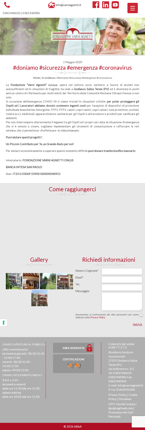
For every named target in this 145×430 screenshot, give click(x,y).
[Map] (72, 226)
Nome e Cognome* (87, 270)
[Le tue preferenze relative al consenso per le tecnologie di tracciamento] (3, 322)
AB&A (78, 426)
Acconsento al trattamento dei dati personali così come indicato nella (106, 316)
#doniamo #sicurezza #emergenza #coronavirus (72, 67)
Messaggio (82, 291)
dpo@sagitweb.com (120, 408)
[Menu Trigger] (132, 8)
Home (36, 77)
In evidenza (48, 77)
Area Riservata (74, 348)
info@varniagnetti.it (68, 5)
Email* (79, 277)
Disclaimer (125, 399)
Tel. (77, 284)
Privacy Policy (97, 317)
